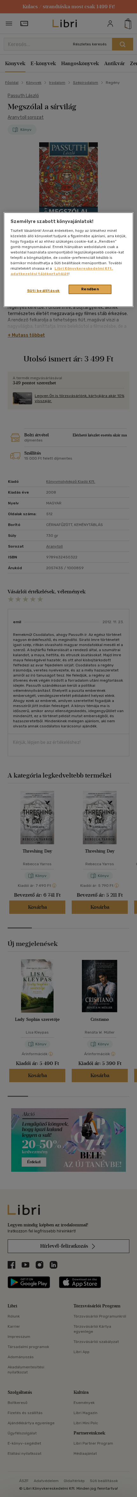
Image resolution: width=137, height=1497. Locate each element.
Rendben (90, 289)
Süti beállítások (43, 290)
